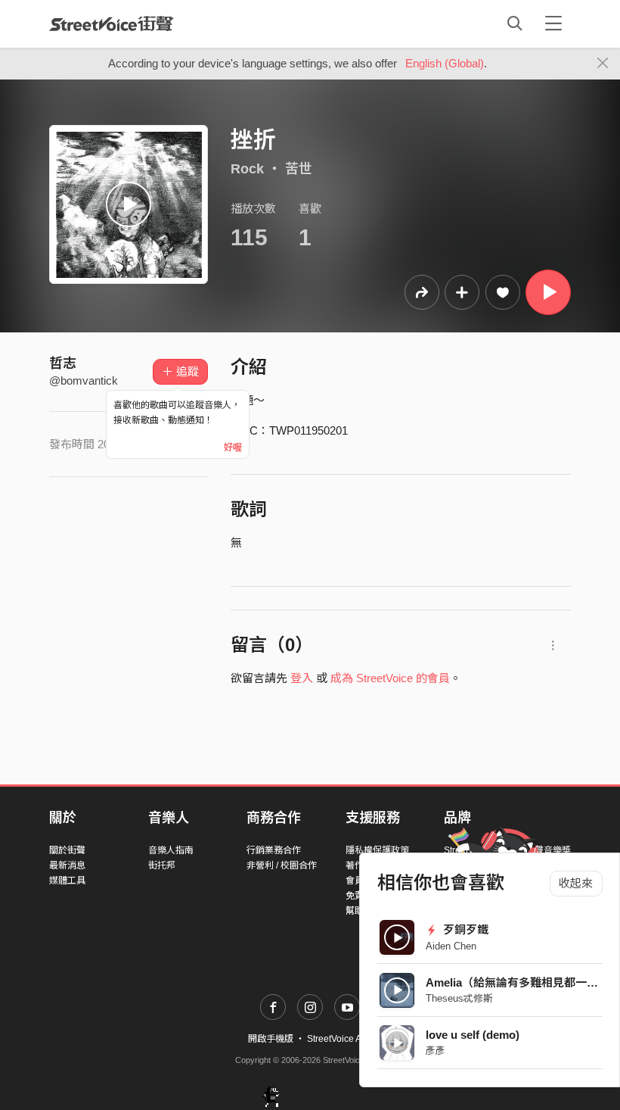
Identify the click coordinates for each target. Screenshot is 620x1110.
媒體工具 (67, 880)
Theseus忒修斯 (459, 998)
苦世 (298, 168)
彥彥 (435, 1050)
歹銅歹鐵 (464, 929)
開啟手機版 (270, 1039)
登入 (301, 678)
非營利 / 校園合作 (281, 865)
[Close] (603, 64)
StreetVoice (111, 23)
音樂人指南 (171, 850)
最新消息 (67, 865)
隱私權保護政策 (377, 850)
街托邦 (161, 865)
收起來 (576, 883)
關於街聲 (67, 850)
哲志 (62, 363)
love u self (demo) (472, 1034)
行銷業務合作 (273, 850)
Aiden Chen (451, 946)
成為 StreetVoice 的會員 (390, 678)
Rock (247, 168)
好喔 (233, 447)
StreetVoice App (339, 1039)
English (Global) (444, 63)
